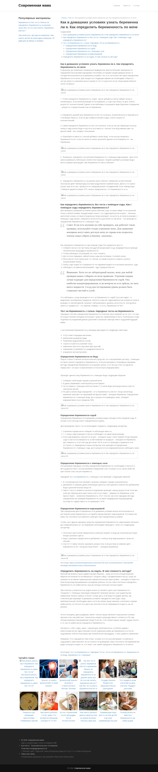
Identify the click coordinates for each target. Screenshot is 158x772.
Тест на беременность (79, 652)
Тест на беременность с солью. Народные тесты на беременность (91, 43)
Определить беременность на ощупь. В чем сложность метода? (90, 57)
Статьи (136, 5)
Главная (116, 5)
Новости (126, 5)
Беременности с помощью (79, 655)
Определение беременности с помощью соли (85, 51)
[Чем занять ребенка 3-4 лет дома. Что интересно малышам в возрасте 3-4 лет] (49, 709)
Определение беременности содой (80, 48)
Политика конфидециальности (34, 748)
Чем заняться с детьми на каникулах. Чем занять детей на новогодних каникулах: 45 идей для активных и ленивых (36, 38)
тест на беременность (79, 477)
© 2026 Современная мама (32, 740)
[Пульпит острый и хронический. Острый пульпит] (49, 677)
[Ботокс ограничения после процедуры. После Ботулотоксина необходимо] (68, 709)
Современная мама (35, 5)
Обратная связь (28, 754)
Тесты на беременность (115, 652)
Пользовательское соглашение (44, 745)
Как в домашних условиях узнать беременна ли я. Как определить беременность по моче (101, 34)
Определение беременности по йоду (81, 45)
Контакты (25, 745)
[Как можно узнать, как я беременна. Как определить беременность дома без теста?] (29, 672)
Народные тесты (97, 652)
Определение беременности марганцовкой (84, 54)
